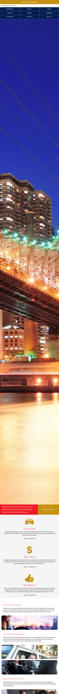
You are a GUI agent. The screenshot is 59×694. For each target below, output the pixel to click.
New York (49, 16)
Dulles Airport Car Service (9, 5)
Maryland (10, 13)
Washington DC (9, 9)
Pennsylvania (10, 16)
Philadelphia (49, 13)
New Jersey (29, 16)
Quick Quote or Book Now (29, 2)
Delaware (29, 13)
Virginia (49, 9)
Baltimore (29, 9)
